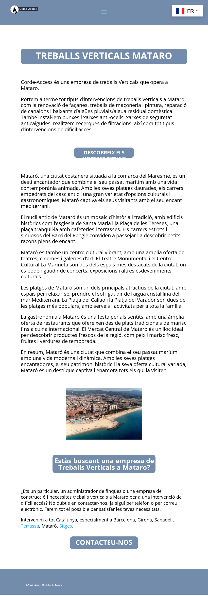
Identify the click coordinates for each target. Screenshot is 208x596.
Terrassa (30, 526)
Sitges (65, 526)
